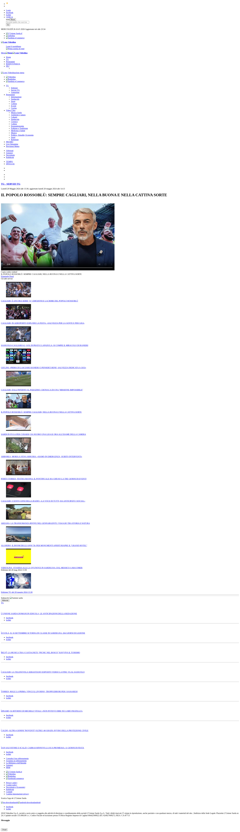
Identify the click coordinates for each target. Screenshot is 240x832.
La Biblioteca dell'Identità (16, 763)
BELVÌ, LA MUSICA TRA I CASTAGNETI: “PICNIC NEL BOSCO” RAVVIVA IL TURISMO (40, 652)
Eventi (13, 106)
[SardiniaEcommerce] (15, 778)
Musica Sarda (16, 113)
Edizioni (14, 88)
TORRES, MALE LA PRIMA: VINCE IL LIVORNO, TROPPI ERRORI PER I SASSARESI (39, 691)
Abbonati (9, 151)
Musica (14, 133)
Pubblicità (10, 157)
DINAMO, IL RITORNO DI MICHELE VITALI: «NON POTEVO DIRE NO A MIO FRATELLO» (42, 711)
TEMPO (9, 162)
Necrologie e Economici (15, 787)
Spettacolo (15, 99)
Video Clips (10, 110)
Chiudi (4, 830)
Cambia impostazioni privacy (17, 794)
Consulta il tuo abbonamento (17, 758)
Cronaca (14, 122)
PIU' (8, 66)
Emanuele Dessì (7, 276)
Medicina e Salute (18, 131)
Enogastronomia (17, 126)
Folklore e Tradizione (19, 128)
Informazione (16, 97)
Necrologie (10, 155)
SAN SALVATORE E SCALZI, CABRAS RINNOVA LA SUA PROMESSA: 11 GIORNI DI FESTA (42, 748)
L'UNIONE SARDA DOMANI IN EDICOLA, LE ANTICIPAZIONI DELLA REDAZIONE (39, 614)
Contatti (9, 792)
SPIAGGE (10, 164)
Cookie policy (11, 785)
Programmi (10, 62)
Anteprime (15, 92)
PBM (8, 767)
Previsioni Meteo (12, 146)
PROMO (9, 142)
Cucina (14, 108)
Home (8, 57)
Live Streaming (12, 144)
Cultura (14, 104)
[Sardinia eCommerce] (15, 38)
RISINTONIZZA (13, 64)
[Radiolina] (10, 36)
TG (7, 59)
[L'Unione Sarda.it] (14, 33)
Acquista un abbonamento (16, 761)
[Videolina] (8, 42)
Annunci (9, 153)
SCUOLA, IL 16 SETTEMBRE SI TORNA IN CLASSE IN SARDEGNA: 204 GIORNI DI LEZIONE (43, 633)
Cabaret (14, 117)
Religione (15, 140)
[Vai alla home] (9, 53)
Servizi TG (15, 90)
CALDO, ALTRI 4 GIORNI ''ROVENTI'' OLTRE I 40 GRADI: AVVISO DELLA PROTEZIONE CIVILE (44, 730)
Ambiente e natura (18, 115)
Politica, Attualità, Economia (22, 135)
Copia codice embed (9, 272)
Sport (13, 101)
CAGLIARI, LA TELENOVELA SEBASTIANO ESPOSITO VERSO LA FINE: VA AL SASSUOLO (43, 672)
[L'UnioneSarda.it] (14, 772)
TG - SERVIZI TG (10, 184)
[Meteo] (7, 4)
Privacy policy (11, 783)
